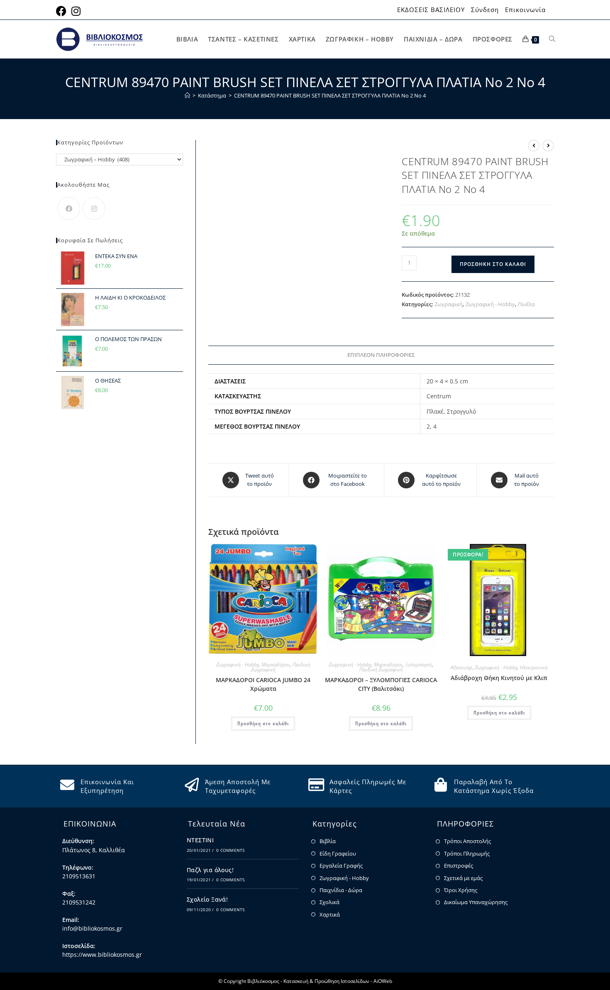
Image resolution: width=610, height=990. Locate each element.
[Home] (187, 95)
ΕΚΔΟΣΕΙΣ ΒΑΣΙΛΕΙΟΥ (431, 10)
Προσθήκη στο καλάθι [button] (263, 723)
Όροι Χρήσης (460, 890)
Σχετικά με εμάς (463, 878)
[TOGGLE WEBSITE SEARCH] (552, 39)
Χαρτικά (330, 914)
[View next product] (548, 145)
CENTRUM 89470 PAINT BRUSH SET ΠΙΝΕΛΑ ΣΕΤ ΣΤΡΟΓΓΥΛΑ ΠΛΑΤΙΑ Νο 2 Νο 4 (330, 95)
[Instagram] (94, 208)
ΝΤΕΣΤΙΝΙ (200, 840)
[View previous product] (533, 145)
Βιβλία (328, 841)
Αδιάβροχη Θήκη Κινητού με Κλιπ (499, 678)
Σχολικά (329, 902)
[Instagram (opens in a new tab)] (76, 11)
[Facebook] (68, 208)
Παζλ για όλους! (210, 870)
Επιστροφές (458, 865)
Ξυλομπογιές (418, 664)
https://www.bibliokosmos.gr (102, 954)
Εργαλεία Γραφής (341, 865)
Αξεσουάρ (461, 667)
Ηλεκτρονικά (534, 667)
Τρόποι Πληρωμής (467, 853)
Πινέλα (526, 304)
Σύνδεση (485, 10)
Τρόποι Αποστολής (467, 841)
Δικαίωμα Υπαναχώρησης (476, 902)
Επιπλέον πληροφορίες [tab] (381, 354)
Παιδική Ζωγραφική (381, 669)
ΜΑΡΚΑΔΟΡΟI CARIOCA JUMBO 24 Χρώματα (263, 684)
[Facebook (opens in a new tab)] (62, 11)
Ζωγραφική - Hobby (490, 304)
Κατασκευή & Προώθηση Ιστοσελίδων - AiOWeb (337, 981)
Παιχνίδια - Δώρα (341, 890)
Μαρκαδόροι (275, 664)
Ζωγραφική (448, 304)
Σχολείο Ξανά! (207, 899)
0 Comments (230, 850)
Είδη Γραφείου (338, 853)
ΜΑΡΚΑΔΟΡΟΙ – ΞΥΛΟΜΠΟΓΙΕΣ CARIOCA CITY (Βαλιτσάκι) (381, 684)
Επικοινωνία (525, 10)
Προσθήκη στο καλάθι (493, 264)
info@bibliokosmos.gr (92, 928)
